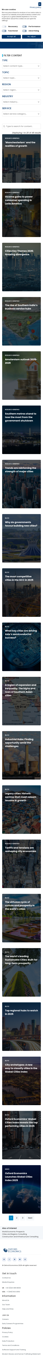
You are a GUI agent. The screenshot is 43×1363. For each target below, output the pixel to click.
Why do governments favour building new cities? (21, 524)
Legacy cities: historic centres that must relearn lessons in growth (20, 797)
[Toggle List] (38, 66)
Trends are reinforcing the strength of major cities (20, 469)
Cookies (5, 1337)
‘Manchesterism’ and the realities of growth (20, 144)
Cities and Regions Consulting (14, 1234)
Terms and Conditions (10, 1345)
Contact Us (6, 1278)
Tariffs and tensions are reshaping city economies (20, 849)
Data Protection (8, 1341)
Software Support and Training (14, 1350)
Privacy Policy (7, 1332)
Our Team (6, 1305)
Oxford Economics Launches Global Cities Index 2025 (18, 1177)
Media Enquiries (8, 1282)
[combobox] (19, 66)
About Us (5, 1300)
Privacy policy (35, 7)
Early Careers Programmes (12, 1324)
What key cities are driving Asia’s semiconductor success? (21, 634)
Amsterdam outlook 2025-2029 (21, 361)
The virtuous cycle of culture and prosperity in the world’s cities (20, 905)
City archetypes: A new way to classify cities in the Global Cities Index (21, 1068)
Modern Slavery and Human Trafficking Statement (21, 1354)
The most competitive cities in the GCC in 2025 (19, 578)
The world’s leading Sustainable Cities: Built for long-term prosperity (21, 960)
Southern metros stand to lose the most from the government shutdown (20, 417)
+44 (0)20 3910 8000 (13, 1288)
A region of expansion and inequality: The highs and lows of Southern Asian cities (20, 690)
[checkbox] (4, 26)
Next (30, 1218)
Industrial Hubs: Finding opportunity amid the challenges (19, 743)
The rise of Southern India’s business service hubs (21, 307)
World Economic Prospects (13, 1231)
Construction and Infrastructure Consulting (20, 1236)
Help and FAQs (7, 1309)
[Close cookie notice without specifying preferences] (39, 4)
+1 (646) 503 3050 (13, 1292)
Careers (5, 1319)
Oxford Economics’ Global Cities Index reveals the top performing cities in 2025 (21, 1122)
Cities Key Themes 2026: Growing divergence (19, 252)
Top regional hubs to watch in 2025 (21, 1012)
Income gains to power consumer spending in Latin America (19, 200)
